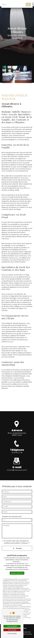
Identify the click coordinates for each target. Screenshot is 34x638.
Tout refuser (12, 630)
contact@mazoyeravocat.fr (17, 470)
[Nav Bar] (28, 4)
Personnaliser (12, 633)
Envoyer (19, 548)
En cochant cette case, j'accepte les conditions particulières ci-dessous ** (17, 542)
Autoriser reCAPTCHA (17, 573)
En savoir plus (13, 396)
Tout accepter (12, 626)
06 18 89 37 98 (17, 452)
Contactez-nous (13, 403)
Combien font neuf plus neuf (11, 516)
